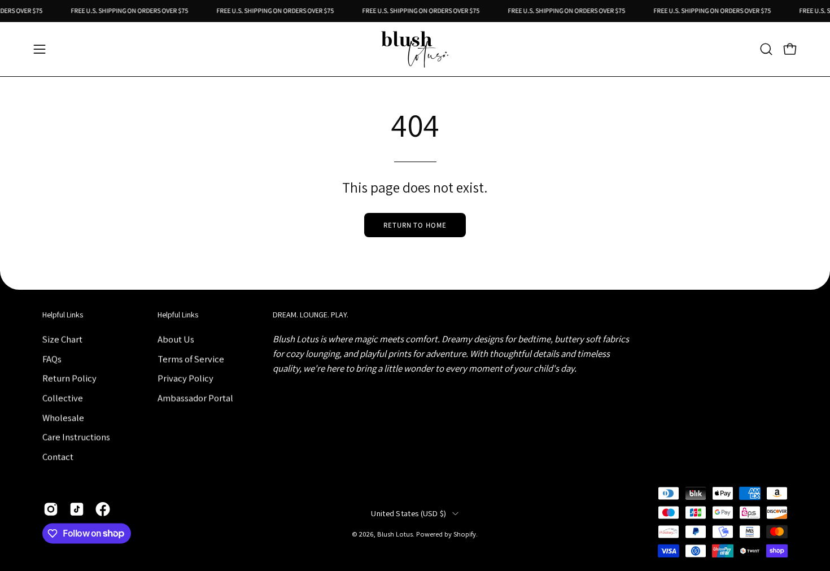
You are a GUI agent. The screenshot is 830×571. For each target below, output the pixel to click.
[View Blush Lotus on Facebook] (102, 508)
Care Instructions (76, 436)
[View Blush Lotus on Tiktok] (76, 508)
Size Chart (62, 339)
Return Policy (69, 378)
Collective (62, 397)
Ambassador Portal (195, 397)
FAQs (52, 358)
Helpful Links (62, 315)
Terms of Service (191, 358)
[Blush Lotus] (415, 49)
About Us (176, 339)
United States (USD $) (408, 513)
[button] (766, 49)
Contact (57, 456)
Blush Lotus (395, 534)
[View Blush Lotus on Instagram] (50, 508)
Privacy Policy (185, 378)
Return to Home (415, 225)
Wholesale (63, 417)
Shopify (464, 534)
